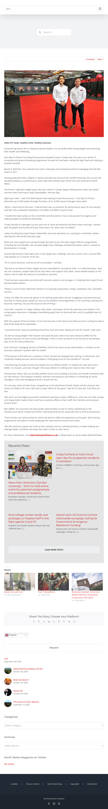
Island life (18, 690)
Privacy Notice (32, 784)
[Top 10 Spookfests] (53, 582)
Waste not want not (13, 592)
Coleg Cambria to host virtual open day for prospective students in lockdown (77, 458)
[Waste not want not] (19, 582)
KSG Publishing (55, 784)
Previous (91, 59)
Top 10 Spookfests (46, 592)
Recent (54, 647)
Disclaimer (92, 784)
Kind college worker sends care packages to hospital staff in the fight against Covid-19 (28, 518)
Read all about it (21, 679)
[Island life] (8, 690)
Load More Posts (54, 549)
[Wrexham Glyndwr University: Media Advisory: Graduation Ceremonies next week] (87, 582)
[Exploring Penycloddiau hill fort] (8, 668)
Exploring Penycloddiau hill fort (28, 668)
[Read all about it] (8, 679)
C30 (6, 658)
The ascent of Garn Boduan (26, 701)
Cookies (14, 784)
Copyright (74, 784)
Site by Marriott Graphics (54, 798)
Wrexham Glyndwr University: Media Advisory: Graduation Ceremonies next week (86, 595)
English (12, 635)
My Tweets (9, 764)
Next (99, 59)
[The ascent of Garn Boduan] (8, 701)
